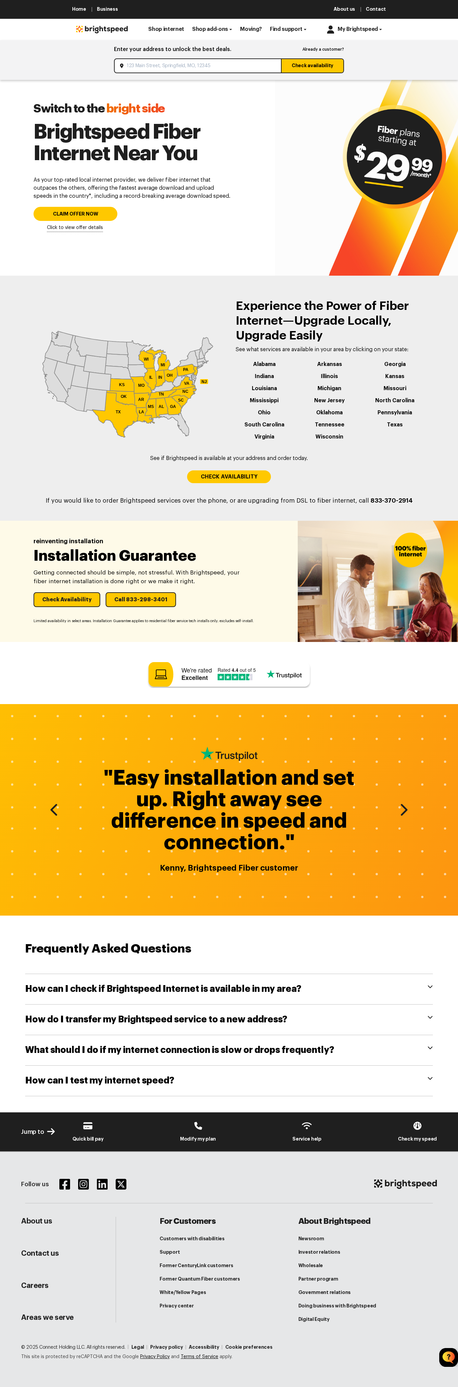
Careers (35, 1285)
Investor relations (319, 1252)
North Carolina (394, 400)
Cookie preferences (249, 1347)
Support (170, 1252)
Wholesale (310, 1265)
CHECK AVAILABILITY (229, 476)
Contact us (40, 1253)
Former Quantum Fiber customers (200, 1279)
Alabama (264, 364)
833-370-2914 (391, 501)
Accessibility (204, 1347)
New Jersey (329, 400)
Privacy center (176, 1305)
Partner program (318, 1279)
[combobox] (198, 66)
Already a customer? (323, 49)
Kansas (394, 376)
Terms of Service (199, 1356)
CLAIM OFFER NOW (75, 214)
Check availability (312, 65)
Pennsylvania (395, 412)
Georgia (395, 364)
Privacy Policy (155, 1356)
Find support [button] (286, 29)
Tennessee (329, 424)
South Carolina (264, 424)
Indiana (264, 376)
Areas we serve (47, 1317)
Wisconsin (329, 437)
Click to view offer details (75, 227)
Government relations (324, 1292)
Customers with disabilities (192, 1238)
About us (36, 1221)
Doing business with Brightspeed (337, 1305)
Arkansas (329, 364)
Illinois (329, 376)
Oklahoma (329, 412)
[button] (166, 29)
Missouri (395, 388)
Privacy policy (166, 1347)
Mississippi (264, 400)
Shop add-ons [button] (210, 29)
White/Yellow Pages (183, 1292)
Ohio (264, 412)
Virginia (264, 437)
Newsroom (311, 1238)
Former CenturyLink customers (196, 1265)
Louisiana (264, 388)
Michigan (329, 388)
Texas (395, 424)
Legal (138, 1347)
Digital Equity (314, 1319)
